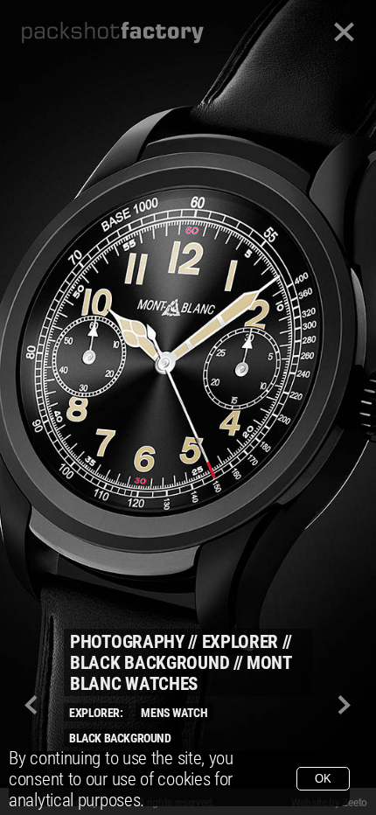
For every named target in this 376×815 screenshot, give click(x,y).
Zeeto (354, 803)
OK (323, 778)
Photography (127, 641)
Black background (149, 662)
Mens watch (174, 713)
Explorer (240, 641)
